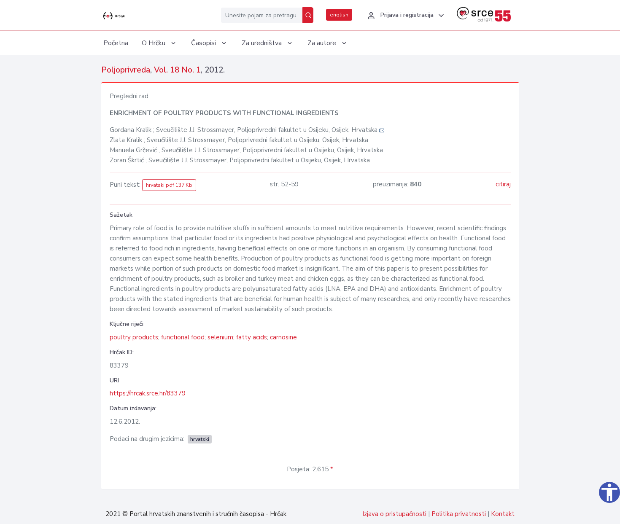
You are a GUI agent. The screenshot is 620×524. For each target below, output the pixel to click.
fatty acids (251, 337)
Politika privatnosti (458, 514)
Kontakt (503, 514)
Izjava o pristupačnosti (394, 514)
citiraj (503, 184)
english (339, 14)
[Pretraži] (307, 15)
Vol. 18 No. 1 (177, 69)
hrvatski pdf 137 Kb (169, 185)
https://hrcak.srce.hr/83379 (148, 393)
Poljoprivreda (125, 69)
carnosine (283, 337)
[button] (404, 15)
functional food (183, 337)
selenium (220, 337)
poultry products (134, 337)
